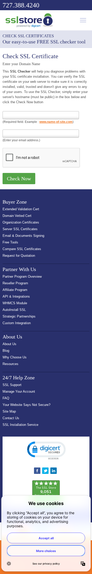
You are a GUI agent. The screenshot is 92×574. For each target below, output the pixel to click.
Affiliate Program (15, 290)
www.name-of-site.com (56, 122)
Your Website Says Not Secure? (26, 405)
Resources (10, 364)
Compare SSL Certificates (22, 249)
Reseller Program (15, 283)
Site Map (9, 411)
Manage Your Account (19, 391)
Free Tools (10, 242)
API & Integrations (16, 296)
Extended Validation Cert (21, 209)
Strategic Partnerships (19, 316)
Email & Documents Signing (23, 236)
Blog (6, 351)
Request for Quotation (19, 255)
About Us (9, 344)
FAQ (6, 398)
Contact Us (11, 418)
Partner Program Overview (22, 276)
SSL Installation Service (20, 425)
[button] (46, 450)
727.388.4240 (21, 5)
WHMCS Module (15, 303)
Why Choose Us (15, 357)
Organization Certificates (21, 222)
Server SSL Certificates (20, 229)
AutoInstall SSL (14, 310)
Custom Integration (17, 323)
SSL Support (12, 385)
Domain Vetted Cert (17, 216)
